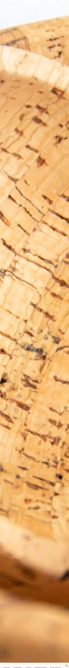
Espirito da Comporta (34, 333)
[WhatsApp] (66, 665)
